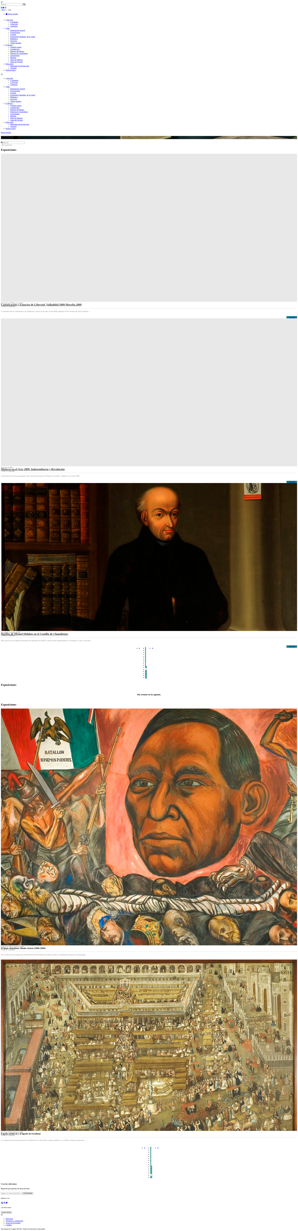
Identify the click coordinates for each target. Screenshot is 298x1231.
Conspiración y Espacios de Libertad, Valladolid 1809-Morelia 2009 (41, 304)
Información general (17, 30)
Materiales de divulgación (19, 66)
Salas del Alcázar (16, 62)
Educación (9, 64)
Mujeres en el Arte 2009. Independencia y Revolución (33, 469)
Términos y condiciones (14, 1221)
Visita (8, 28)
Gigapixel (13, 26)
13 (146, 673)
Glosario (13, 68)
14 (146, 675)
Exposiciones (15, 32)
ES (4, 10)
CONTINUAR (27, 1193)
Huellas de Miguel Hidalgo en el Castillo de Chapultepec (34, 633)
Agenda (13, 35)
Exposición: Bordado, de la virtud (22, 37)
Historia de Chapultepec (19, 53)
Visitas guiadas (15, 43)
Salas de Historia (16, 60)
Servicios (13, 41)
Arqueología (14, 56)
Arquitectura (14, 49)
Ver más (292, 317)
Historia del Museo (17, 51)
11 (146, 669)
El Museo (9, 45)
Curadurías (14, 22)
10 (146, 667)
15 (146, 678)
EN (9, 10)
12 (146, 671)
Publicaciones (11, 70)
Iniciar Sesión (12, 14)
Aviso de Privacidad (13, 1223)
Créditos (9, 1225)
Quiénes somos (15, 47)
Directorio (9, 1219)
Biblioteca (14, 39)
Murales (13, 58)
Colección (9, 20)
